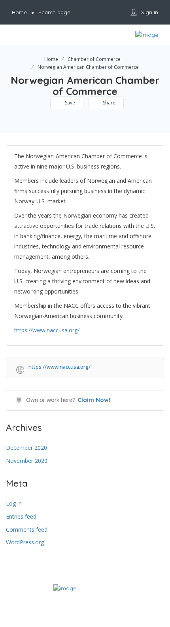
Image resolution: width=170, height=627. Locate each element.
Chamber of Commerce (94, 59)
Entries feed (21, 516)
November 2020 (26, 460)
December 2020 (26, 447)
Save (69, 102)
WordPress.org (25, 542)
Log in (14, 503)
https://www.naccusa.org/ (46, 330)
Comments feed (26, 529)
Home (51, 59)
